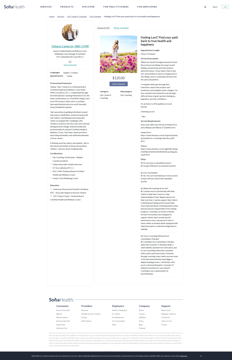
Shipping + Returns (168, 314)
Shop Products (62, 317)
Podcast (142, 328)
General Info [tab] (103, 28)
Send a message (70, 65)
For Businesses (118, 317)
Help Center (166, 310)
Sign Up (59, 314)
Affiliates (142, 317)
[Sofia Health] (14, 6)
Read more (183, 356)
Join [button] (225, 7)
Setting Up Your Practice (90, 314)
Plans (114, 325)
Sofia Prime (60, 325)
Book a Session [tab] (121, 28)
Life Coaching (95, 16)
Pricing (84, 317)
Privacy (164, 325)
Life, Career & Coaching (77, 16)
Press (141, 321)
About (141, 310)
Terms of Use (166, 321)
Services (46, 7)
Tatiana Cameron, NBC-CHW (70, 46)
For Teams (116, 314)
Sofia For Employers (119, 310)
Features (84, 310)
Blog (140, 325)
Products (67, 7)
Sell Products (86, 321)
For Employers (147, 7)
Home (51, 16)
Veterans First (61, 328)
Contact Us (165, 317)
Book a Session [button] (118, 84)
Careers (142, 314)
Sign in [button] (215, 7)
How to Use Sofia (63, 310)
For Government (118, 321)
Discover (88, 7)
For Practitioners (116, 7)
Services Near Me (63, 321)
